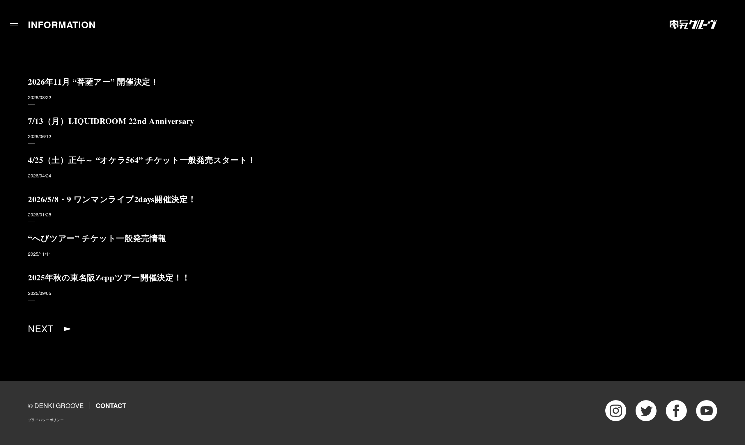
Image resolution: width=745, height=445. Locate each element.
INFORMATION (62, 24)
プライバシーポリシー (46, 419)
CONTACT (111, 405)
